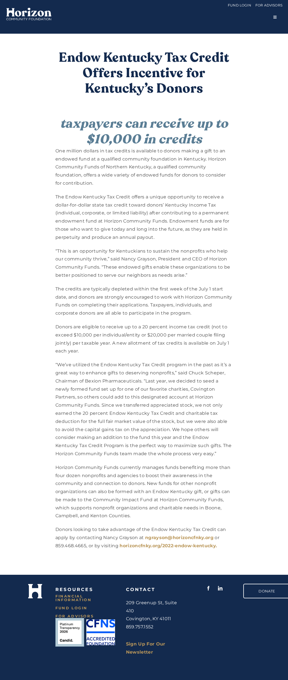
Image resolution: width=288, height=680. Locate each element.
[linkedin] (220, 588)
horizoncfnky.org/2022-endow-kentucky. (168, 545)
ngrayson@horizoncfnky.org (179, 537)
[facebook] (208, 588)
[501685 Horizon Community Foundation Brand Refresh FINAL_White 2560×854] (29, 8)
